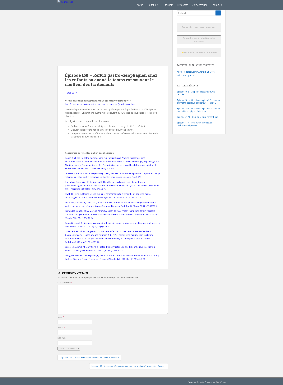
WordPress (221, 382)
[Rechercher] (218, 12)
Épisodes (169, 5)
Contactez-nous (200, 5)
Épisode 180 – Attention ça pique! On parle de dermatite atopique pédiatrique (199, 110)
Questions (153, 5)
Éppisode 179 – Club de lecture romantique (197, 117)
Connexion (218, 5)
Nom (60, 317)
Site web (61, 337)
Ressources (182, 5)
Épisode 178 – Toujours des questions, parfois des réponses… (195, 124)
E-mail (61, 327)
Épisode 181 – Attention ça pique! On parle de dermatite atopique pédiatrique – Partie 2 (199, 101)
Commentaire (64, 282)
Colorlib (200, 382)
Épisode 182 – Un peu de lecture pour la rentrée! (196, 93)
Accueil (140, 5)
